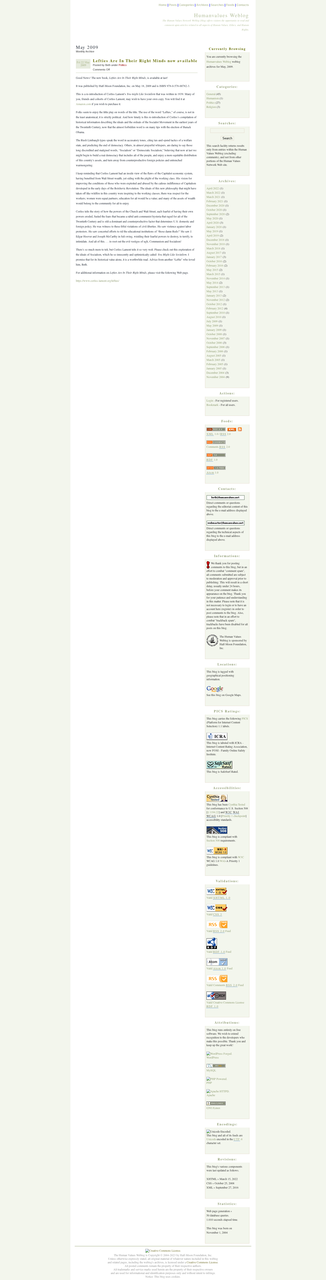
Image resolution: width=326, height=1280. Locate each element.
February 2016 (214, 265)
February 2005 (214, 364)
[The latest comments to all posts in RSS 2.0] (216, 443)
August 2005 (213, 355)
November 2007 (215, 338)
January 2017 (214, 257)
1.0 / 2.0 (218, 434)
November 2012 (215, 300)
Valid (218, 897)
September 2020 (215, 214)
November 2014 (215, 278)
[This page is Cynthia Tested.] (216, 800)
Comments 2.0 (218, 447)
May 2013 (212, 291)
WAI (222, 861)
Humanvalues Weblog (221, 15)
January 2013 (214, 295)
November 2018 (215, 244)
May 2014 (212, 282)
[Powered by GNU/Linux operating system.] (216, 1104)
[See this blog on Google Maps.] (215, 691)
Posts (173, 5)
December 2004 (215, 372)
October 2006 (214, 342)
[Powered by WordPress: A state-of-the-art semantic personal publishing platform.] (219, 1053)
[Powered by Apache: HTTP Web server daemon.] (218, 1091)
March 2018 (213, 248)
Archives (202, 5)
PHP (209, 1082)
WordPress (212, 1057)
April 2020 (212, 222)
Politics (123, 65)
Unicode (211, 1139)
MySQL (211, 1070)
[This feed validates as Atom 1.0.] (216, 964)
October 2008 (214, 334)
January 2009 (214, 330)
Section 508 (213, 840)
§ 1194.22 (213, 812)
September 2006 (215, 347)
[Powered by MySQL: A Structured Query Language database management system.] (216, 1066)
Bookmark (212, 405)
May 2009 (212, 325)
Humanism (212, 98)
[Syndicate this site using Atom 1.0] (216, 468)
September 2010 (215, 312)
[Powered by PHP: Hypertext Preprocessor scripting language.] (216, 1079)
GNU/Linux (213, 1108)
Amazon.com (83, 104)
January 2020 (214, 227)
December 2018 (215, 240)
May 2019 (212, 231)
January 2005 (214, 368)
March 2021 (213, 197)
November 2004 (215, 377)
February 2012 (214, 308)
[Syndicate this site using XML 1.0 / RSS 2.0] (224, 430)
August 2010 (213, 317)
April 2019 (212, 235)
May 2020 (212, 218)
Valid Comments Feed (225, 985)
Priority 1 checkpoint (234, 816)
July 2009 (212, 321)
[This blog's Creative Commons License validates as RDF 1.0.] (216, 998)
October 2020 (214, 210)
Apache (210, 1095)
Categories (186, 5)
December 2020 (215, 205)
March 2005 (213, 360)
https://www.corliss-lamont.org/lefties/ (97, 280)
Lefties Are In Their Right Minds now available (145, 61)
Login (209, 400)
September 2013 (215, 287)
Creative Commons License (202, 1262)
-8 (238, 1139)
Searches (217, 5)
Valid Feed (218, 931)
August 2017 (213, 252)
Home (163, 5)
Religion (211, 107)
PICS (245, 718)
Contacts (243, 5)
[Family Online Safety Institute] (216, 739)
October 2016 (214, 261)
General (210, 94)
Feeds (230, 5)
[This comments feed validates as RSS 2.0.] (216, 981)
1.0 (211, 459)
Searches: (227, 123)
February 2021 (214, 201)
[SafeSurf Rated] (219, 768)
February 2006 (214, 351)
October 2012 (214, 304)
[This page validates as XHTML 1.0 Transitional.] (216, 894)
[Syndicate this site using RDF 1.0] (216, 456)
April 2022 (212, 188)
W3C (241, 857)
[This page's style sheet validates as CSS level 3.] (216, 910)
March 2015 (213, 274)
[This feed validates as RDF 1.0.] (211, 948)
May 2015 (212, 270)
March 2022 (213, 192)
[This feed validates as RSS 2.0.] (216, 927)
